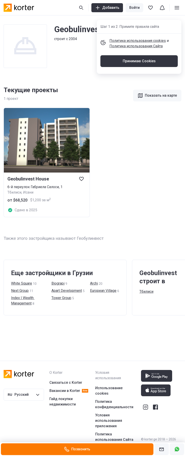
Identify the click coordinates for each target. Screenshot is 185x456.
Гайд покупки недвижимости (62, 401)
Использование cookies (109, 391)
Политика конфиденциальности (114, 404)
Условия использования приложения (108, 420)
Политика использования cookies (137, 40)
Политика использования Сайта (136, 46)
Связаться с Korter (65, 382)
